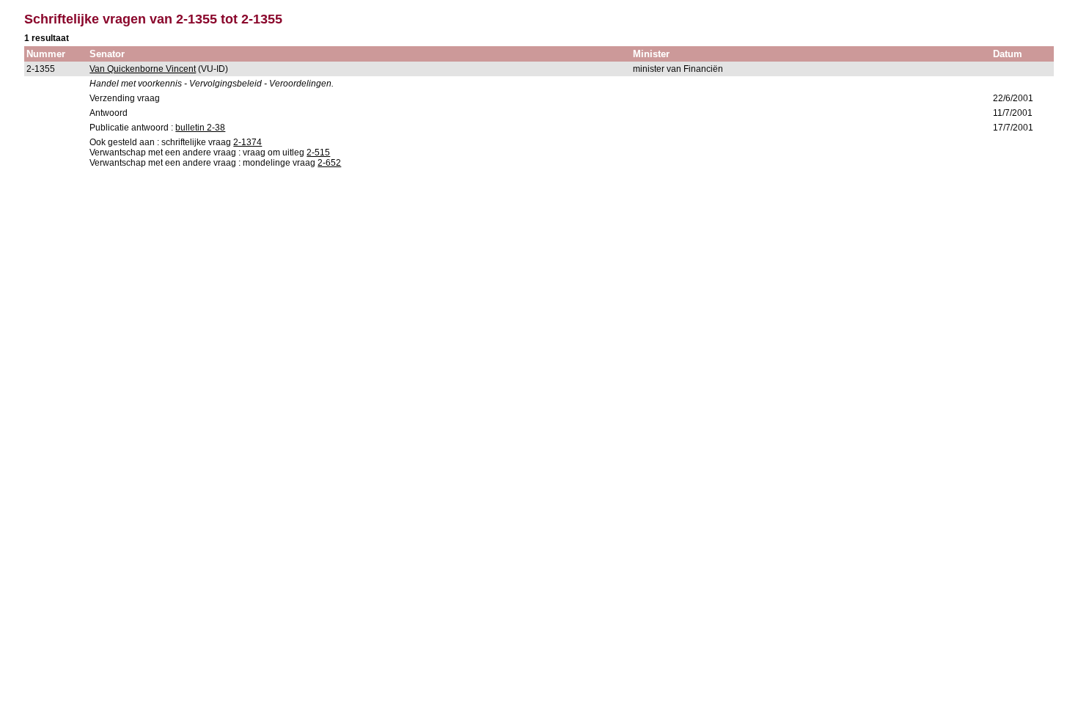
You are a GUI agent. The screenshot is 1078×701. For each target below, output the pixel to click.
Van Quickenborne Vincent (142, 69)
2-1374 (247, 142)
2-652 (329, 163)
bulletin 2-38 (200, 127)
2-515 (318, 152)
